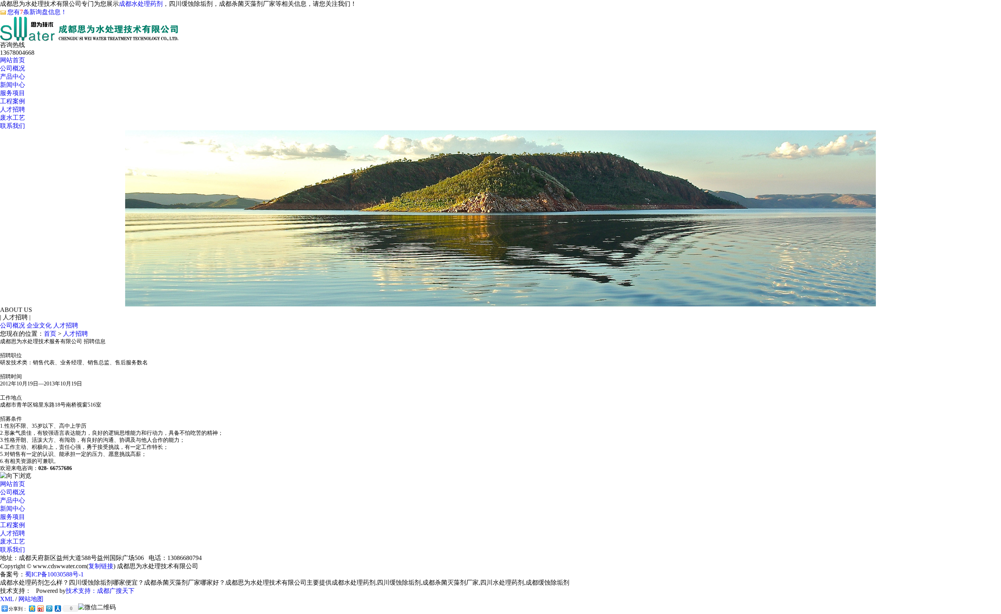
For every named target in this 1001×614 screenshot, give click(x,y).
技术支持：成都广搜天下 (100, 590)
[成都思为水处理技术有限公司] (89, 37)
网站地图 (30, 599)
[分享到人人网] (57, 608)
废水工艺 (12, 117)
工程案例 (12, 101)
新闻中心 (12, 84)
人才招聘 (12, 109)
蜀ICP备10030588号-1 (54, 574)
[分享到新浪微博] (40, 608)
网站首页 (12, 60)
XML (7, 599)
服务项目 (12, 93)
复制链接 (100, 566)
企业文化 (39, 325)
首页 (50, 333)
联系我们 (12, 125)
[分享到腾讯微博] (49, 608)
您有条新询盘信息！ (37, 12)
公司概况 (12, 68)
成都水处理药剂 (141, 3)
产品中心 (12, 76)
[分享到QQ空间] (31, 608)
